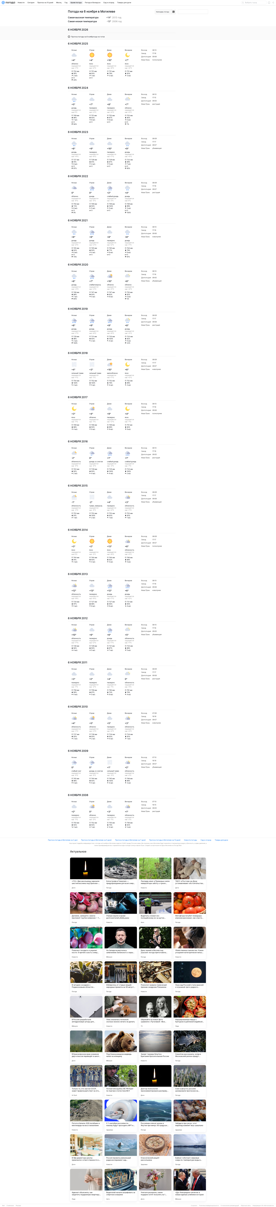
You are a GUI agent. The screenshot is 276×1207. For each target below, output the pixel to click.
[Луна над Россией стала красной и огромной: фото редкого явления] (190, 977)
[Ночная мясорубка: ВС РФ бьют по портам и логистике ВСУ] (121, 1081)
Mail (3, 1205)
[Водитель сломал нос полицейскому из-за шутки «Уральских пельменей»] (155, 908)
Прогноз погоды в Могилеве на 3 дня (62, 840)
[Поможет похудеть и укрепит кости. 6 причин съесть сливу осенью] (86, 943)
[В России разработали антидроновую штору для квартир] (86, 1012)
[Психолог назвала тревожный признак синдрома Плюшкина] (155, 977)
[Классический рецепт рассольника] (155, 1150)
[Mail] (3, 2)
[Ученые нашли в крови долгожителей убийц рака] (121, 908)
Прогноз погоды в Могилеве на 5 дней (96, 840)
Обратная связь (246, 1205)
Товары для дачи (221, 840)
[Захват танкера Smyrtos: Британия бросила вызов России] (155, 1047)
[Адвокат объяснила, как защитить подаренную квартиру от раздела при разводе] (86, 1185)
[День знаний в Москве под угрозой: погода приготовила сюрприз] (155, 943)
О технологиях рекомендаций (230, 1205)
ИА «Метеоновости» (267, 1205)
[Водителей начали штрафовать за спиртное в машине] (121, 1185)
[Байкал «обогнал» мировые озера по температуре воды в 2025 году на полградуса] (190, 1150)
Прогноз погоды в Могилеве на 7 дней (130, 840)
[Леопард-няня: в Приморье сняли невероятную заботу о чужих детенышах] (155, 874)
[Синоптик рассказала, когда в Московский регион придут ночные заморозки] (190, 1047)
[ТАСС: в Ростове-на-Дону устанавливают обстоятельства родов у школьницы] (190, 874)
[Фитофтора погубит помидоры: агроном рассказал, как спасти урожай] (190, 908)
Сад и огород (206, 840)
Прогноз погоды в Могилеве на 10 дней (164, 840)
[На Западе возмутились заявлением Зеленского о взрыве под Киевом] (121, 943)
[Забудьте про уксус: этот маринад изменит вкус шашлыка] (190, 1116)
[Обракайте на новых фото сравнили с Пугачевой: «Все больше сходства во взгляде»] (155, 1012)
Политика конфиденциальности (209, 1205)
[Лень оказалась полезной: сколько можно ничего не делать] (121, 1012)
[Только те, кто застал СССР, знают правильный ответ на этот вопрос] (86, 1081)
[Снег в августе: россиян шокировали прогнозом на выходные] (190, 1081)
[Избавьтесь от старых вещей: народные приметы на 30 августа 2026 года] (121, 977)
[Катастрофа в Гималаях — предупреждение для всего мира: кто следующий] (121, 874)
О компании (10, 1205)
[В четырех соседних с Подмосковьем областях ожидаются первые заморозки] (86, 977)
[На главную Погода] (10, 2)
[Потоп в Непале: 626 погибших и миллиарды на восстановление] (86, 1116)
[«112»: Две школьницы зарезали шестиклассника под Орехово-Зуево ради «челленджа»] (86, 874)
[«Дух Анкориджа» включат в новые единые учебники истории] (190, 1185)
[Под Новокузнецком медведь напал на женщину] (121, 1047)
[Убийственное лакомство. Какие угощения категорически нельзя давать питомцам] (190, 943)
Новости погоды (190, 840)
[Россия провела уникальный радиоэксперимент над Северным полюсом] (121, 1150)
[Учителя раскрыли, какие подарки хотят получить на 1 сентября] (155, 1185)
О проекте (194, 1205)
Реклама (18, 1205)
